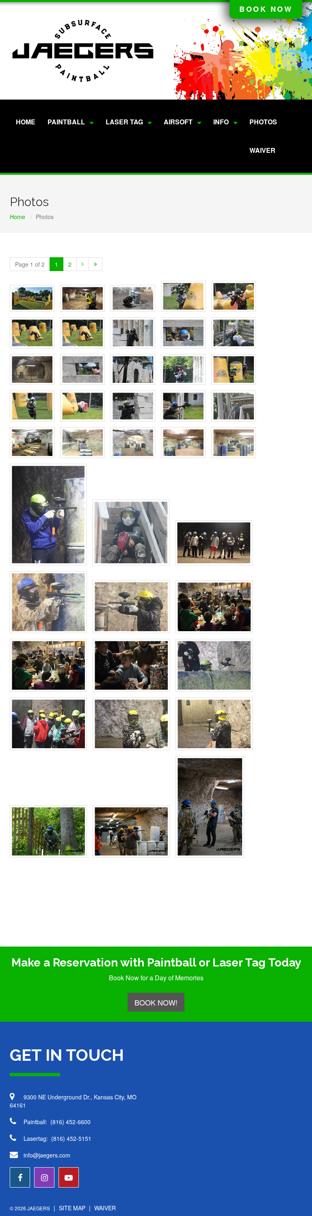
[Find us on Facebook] (20, 1177)
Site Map (72, 1208)
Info (221, 121)
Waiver (262, 150)
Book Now (265, 9)
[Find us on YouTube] (68, 1177)
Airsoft (178, 121)
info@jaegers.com (47, 1155)
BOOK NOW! (156, 1002)
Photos (263, 121)
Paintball (66, 121)
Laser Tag (124, 121)
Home (25, 121)
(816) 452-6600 (70, 1122)
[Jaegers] (83, 51)
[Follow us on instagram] (44, 1177)
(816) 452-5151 (71, 1138)
